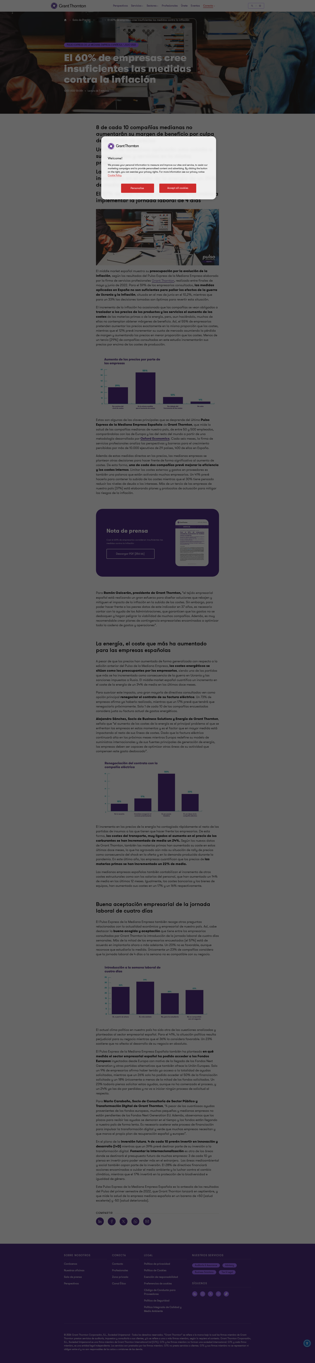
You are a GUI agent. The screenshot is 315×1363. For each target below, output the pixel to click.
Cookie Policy (115, 175)
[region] (158, 167)
